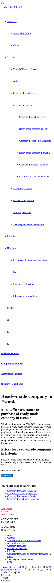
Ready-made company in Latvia (22, 493)
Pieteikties (7, 475)
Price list (11, 551)
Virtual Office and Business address (24, 540)
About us (11, 535)
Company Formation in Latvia (21, 496)
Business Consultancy (17, 548)
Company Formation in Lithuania (23, 499)
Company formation (16, 546)
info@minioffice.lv (10, 524)
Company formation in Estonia (21, 491)
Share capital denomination (20, 559)
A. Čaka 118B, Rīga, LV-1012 (36, 569)
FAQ (9, 562)
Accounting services (16, 543)
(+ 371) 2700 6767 (19, 567)
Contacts (11, 537)
